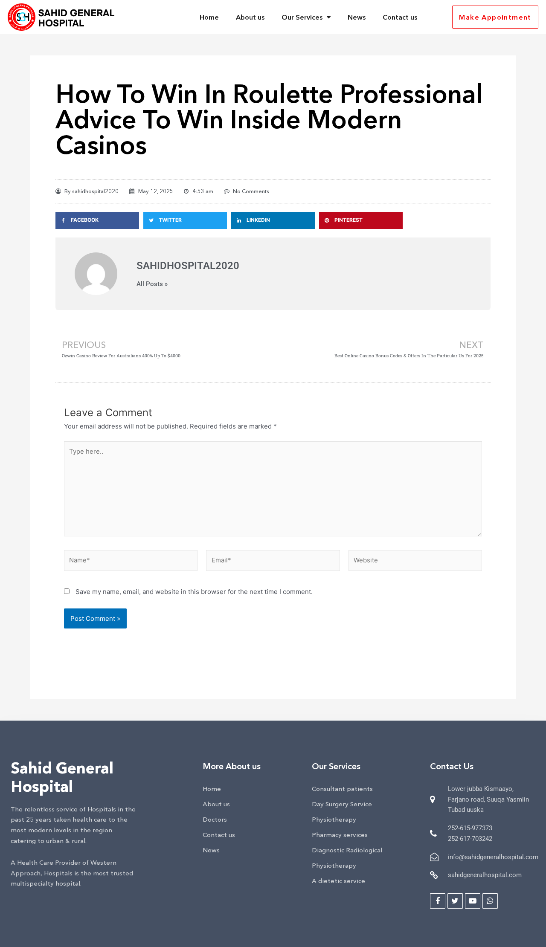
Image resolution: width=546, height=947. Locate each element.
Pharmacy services (340, 835)
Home (209, 17)
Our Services (302, 17)
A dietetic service (338, 881)
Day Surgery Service (342, 804)
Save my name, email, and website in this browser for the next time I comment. (194, 592)
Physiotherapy (334, 819)
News (357, 17)
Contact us (400, 17)
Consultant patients (342, 789)
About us (250, 17)
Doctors (215, 819)
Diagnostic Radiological (347, 850)
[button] (440, 17)
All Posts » (152, 284)
